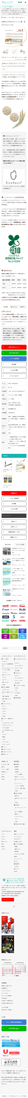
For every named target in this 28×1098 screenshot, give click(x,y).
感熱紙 (16, 846)
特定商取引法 (4, 988)
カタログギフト (17, 839)
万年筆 (3, 684)
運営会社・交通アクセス (7, 985)
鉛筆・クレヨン (5, 682)
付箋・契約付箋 (5, 696)
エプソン (3, 839)
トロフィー (4, 734)
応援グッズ (13, 521)
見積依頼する (14, 493)
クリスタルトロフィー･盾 (7, 722)
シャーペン (4, 672)
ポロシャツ (4, 708)
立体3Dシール (14, 526)
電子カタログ (14, 306)
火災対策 (16, 771)
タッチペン (4, 679)
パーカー (4, 713)
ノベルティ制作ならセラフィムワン (14, 1096)
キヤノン (3, 836)
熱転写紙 (16, 851)
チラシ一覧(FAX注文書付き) (14, 1022)
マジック (4, 677)
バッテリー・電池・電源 (20, 788)
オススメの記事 (20, 544)
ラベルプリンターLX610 (19, 854)
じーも (16, 690)
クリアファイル (5, 689)
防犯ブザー (17, 795)
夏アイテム (16, 868)
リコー (3, 834)
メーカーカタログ (14, 376)
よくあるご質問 (14, 370)
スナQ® (16, 688)
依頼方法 (22, 306)
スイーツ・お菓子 (5, 769)
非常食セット (4, 771)
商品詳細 (6, 306)
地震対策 (16, 766)
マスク (16, 819)
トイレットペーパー (19, 816)
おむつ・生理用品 (18, 811)
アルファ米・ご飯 (5, 764)
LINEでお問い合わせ (14, 353)
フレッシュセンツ (17, 836)
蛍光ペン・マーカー (6, 674)
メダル (3, 739)
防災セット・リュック (19, 776)
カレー (3, 774)
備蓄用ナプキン (14, 537)
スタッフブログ (5, 993)
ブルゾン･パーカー (19, 668)
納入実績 (14, 364)
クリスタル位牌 (5, 727)
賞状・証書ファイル (6, 698)
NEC (3, 844)
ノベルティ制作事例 (14, 358)
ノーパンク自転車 (18, 774)
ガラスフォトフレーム (7, 725)
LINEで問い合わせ (14, 1028)
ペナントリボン (5, 741)
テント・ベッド (18, 783)
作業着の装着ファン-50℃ (14, 532)
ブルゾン (4, 711)
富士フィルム (4, 841)
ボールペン (4, 661)
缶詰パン (3, 766)
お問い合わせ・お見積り (7, 1009)
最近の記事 (7, 544)
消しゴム (16, 861)
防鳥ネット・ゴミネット (19, 834)
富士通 (3, 846)
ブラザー (3, 849)
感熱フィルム (17, 849)
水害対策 (16, 769)
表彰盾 (3, 736)
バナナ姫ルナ (17, 692)
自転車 (15, 856)
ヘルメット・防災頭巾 (19, 785)
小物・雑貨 (17, 670)
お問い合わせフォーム (14, 347)
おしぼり (16, 866)
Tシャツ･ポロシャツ (19, 665)
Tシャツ (4, 706)
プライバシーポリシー (6, 990)
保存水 (3, 776)
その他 (3, 701)
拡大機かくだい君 (17, 841)
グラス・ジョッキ (6, 744)
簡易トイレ (17, 814)
